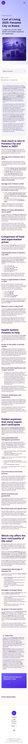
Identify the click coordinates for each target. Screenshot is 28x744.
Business (14, 721)
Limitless (14, 717)
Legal (14, 719)
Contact (14, 723)
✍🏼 (4, 635)
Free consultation (8, 683)
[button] (24, 2)
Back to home (6, 77)
